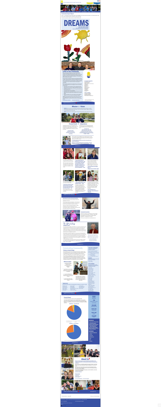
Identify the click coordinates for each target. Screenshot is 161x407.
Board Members (79, 401)
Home (65, 11)
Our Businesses (84, 11)
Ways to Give (78, 11)
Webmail (82, 401)
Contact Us (93, 11)
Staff (76, 401)
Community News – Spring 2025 (66, 396)
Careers (73, 11)
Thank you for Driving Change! (94, 396)
